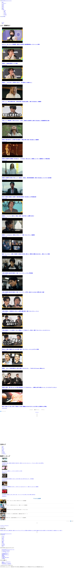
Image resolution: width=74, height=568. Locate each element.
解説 (2, 2)
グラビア (3, 544)
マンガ (5, 10)
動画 (2, 8)
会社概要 (3, 558)
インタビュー (4, 3)
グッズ (3, 7)
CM (2, 447)
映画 (2, 6)
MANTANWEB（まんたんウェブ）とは (8, 549)
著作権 (3, 555)
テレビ (5, 12)
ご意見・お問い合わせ (5, 557)
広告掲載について (5, 553)
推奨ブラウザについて (5, 554)
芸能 (4, 11)
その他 (3, 9)
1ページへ (37, 412)
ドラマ (3, 448)
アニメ (3, 449)
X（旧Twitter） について (5, 551)
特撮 (2, 450)
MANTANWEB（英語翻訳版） (6, 563)
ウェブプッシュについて (6, 550)
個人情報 (3, 556)
